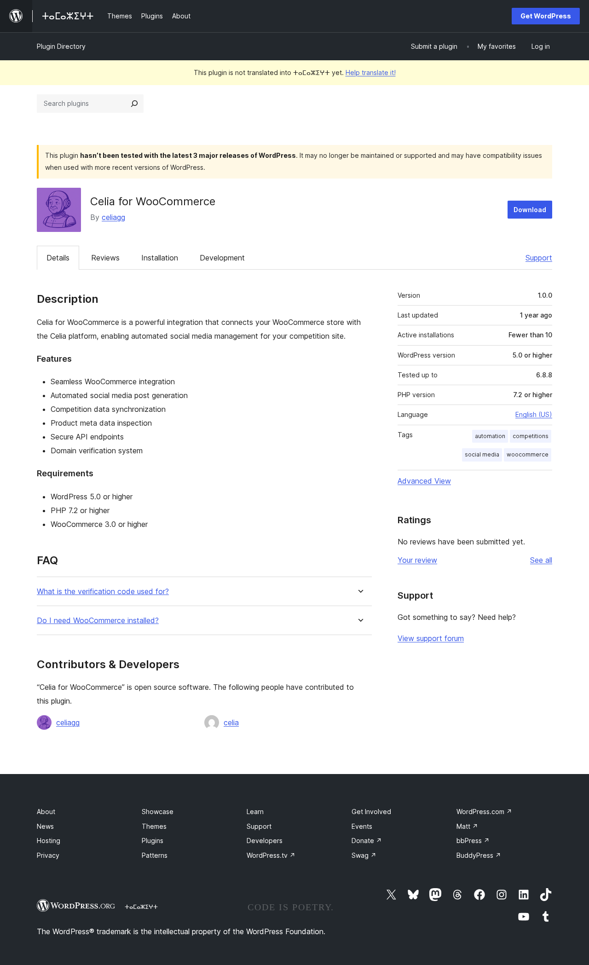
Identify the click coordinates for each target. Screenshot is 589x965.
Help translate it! (371, 72)
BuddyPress (478, 855)
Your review (417, 560)
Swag (364, 855)
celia (231, 722)
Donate (367, 840)
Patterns (154, 855)
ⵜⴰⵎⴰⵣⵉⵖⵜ (141, 906)
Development (222, 257)
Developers (265, 840)
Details (57, 257)
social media (482, 454)
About (46, 811)
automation (490, 436)
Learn (255, 811)
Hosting (48, 840)
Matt (467, 826)
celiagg (113, 217)
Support (538, 257)
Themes (154, 826)
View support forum (431, 638)
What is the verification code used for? (103, 591)
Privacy (48, 855)
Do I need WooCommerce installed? (98, 620)
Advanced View (424, 480)
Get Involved (371, 811)
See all (541, 560)
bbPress (473, 840)
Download (530, 210)
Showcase (157, 811)
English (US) (533, 414)
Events (362, 826)
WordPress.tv (271, 855)
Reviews (105, 257)
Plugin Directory (61, 46)
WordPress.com (484, 811)
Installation (159, 257)
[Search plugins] (134, 103)
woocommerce (528, 454)
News (45, 826)
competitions (531, 436)
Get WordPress (545, 16)
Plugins (152, 840)
